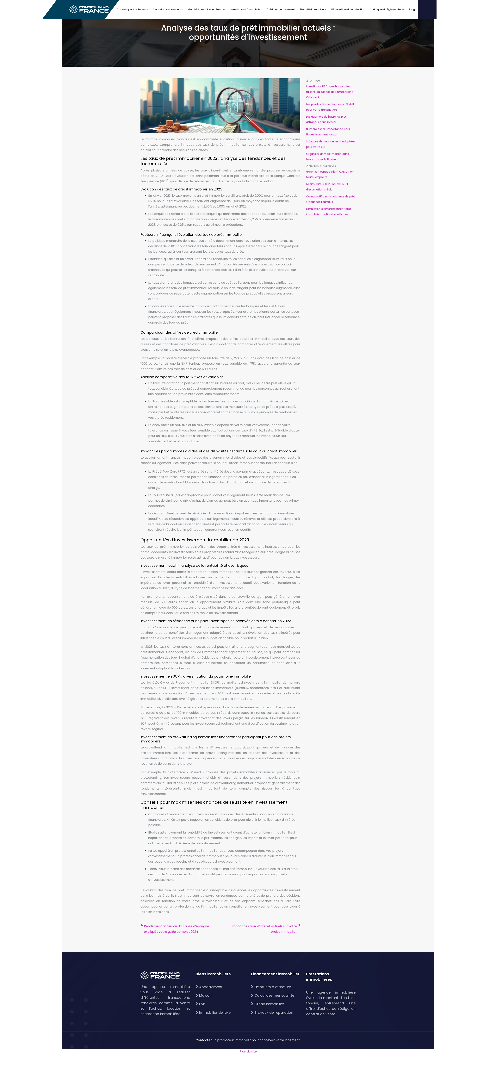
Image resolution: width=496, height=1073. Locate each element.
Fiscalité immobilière (313, 9)
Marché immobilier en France (206, 9)
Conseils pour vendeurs (168, 9)
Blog (412, 9)
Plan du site (248, 1051)
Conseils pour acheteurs (132, 9)
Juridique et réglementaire (387, 9)
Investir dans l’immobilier (245, 9)
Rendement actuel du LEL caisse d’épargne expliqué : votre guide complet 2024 (176, 929)
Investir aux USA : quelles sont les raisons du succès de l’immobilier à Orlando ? (329, 91)
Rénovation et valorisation (348, 9)
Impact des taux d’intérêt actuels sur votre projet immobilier (264, 929)
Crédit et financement (280, 9)
